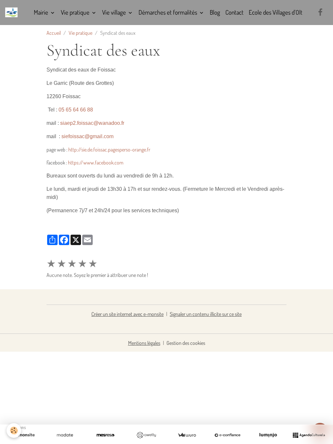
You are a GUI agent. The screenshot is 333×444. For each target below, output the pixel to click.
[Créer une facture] (187, 435)
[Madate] (65, 435)
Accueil (54, 33)
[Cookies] (14, 430)
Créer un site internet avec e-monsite (127, 314)
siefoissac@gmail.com (87, 136)
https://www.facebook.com (95, 162)
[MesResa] (105, 435)
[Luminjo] (268, 435)
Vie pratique (76, 12)
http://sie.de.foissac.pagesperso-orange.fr (109, 149)
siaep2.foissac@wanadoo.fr (92, 123)
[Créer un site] (24, 435)
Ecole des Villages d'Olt (275, 12)
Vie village (114, 12)
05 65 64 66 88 (76, 109)
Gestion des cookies (185, 343)
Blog (215, 12)
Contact (234, 12)
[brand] (12, 12)
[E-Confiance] (227, 435)
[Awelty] (146, 435)
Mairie (41, 12)
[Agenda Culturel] (308, 435)
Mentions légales (144, 343)
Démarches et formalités (168, 12)
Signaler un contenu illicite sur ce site (206, 314)
